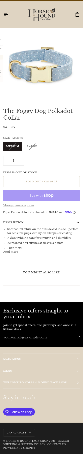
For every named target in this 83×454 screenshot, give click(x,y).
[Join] (76, 340)
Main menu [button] (12, 362)
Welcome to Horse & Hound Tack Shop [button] (35, 386)
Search (63, 444)
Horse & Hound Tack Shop (27, 444)
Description (13, 226)
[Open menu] (9, 18)
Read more (10, 255)
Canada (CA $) (17, 436)
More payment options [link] (18, 209)
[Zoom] (13, 97)
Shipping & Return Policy (24, 448)
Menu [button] (7, 374)
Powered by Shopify (19, 451)
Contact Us (56, 448)
